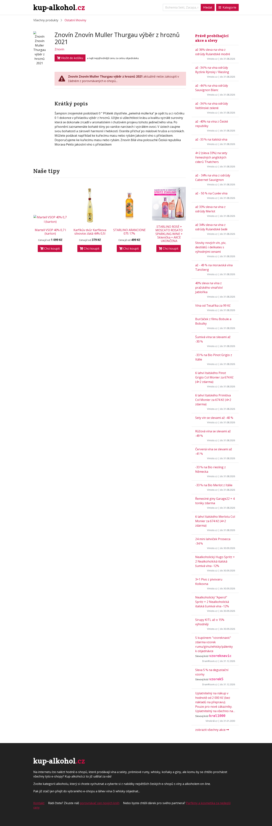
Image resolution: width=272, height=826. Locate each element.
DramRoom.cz (210, 661)
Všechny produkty (45, 20)
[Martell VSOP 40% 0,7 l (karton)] (50, 219)
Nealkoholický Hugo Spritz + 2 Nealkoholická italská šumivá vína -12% (215, 561)
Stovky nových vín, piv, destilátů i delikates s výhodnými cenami (210, 247)
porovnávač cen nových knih (99, 803)
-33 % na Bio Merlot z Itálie (213, 485)
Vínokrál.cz (212, 720)
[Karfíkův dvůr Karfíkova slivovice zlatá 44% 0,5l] (90, 205)
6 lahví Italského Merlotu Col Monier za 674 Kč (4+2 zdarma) (215, 521)
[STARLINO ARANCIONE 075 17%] (129, 205)
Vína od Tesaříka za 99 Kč (213, 305)
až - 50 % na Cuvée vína (211, 193)
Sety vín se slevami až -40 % (214, 418)
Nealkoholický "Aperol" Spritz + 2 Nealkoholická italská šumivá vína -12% (212, 601)
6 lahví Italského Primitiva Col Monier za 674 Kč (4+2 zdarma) (213, 399)
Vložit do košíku (71, 58)
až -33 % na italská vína (211, 139)
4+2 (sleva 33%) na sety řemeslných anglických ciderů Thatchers (211, 157)
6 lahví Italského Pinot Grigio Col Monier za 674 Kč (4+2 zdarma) (214, 377)
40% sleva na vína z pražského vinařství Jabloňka (209, 287)
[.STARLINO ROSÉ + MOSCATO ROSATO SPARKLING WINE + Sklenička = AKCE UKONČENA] (169, 204)
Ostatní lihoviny (75, 20)
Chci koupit (51, 248)
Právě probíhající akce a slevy (212, 38)
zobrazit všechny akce (210, 730)
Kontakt (38, 803)
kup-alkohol (59, 7)
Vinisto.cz (212, 58)
